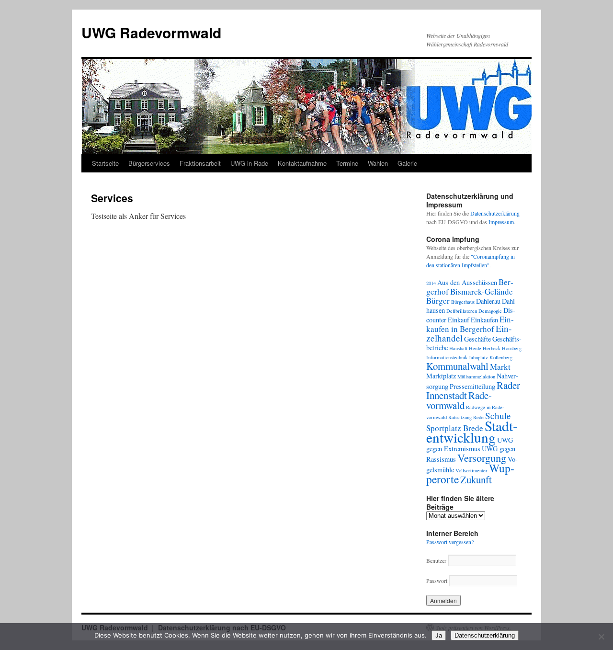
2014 (431, 283)
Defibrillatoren (461, 311)
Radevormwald (459, 400)
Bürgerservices (149, 163)
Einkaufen (484, 319)
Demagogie (490, 311)
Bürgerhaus (463, 301)
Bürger (438, 300)
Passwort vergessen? (450, 542)
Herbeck (491, 348)
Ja (438, 635)
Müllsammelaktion (476, 376)
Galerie (407, 163)
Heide (475, 348)
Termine (347, 163)
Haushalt (458, 348)
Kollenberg (500, 357)
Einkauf (458, 319)
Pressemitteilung (472, 386)
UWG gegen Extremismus (469, 444)
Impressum (501, 222)
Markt (500, 366)
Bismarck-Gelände (481, 291)
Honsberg (512, 348)
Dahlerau (488, 301)
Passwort (436, 580)
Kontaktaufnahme (302, 163)
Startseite (105, 163)
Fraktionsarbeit (200, 163)
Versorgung (481, 457)
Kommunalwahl (457, 366)
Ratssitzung (460, 417)
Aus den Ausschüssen (467, 282)
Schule (498, 416)
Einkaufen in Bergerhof (470, 324)
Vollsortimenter (471, 470)
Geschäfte (477, 338)
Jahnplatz (478, 357)
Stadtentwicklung (472, 431)
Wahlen (378, 163)
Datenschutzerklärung (495, 213)
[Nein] (601, 636)
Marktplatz (441, 375)
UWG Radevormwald (151, 32)
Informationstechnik (446, 357)
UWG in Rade (249, 163)
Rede (478, 417)
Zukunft (476, 479)
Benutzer (437, 560)
